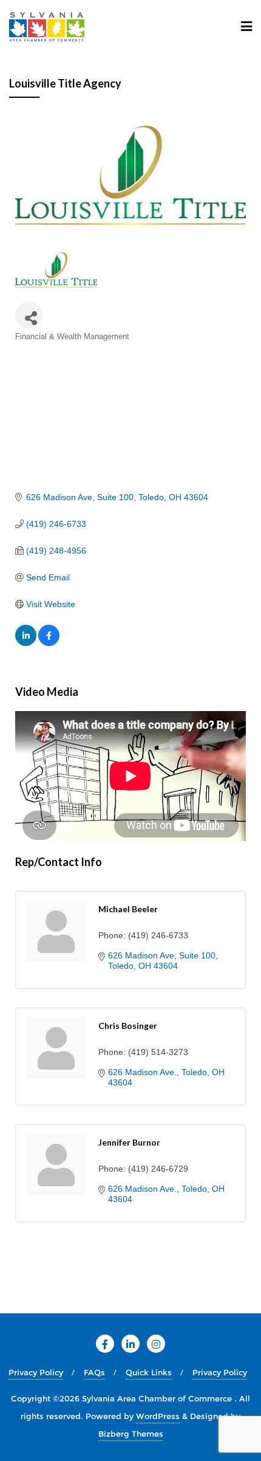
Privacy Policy (35, 1372)
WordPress (158, 1416)
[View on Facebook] (48, 643)
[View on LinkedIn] (25, 643)
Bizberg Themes (130, 1434)
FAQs (94, 1372)
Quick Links (149, 1372)
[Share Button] (28, 315)
